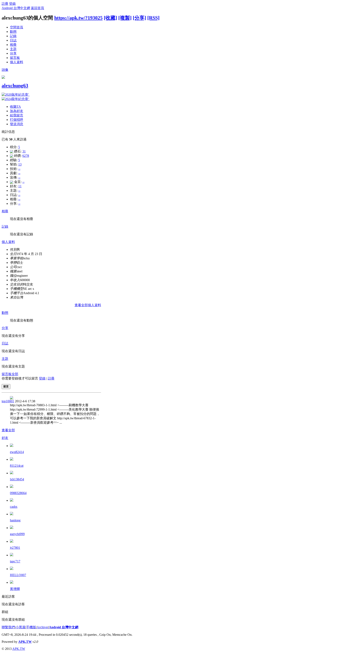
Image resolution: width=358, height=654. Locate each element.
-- (19, 168)
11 (20, 186)
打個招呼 (16, 119)
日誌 (13, 40)
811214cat (16, 465)
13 (20, 164)
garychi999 (17, 534)
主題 (13, 49)
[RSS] (153, 18)
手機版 (31, 627)
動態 (13, 31)
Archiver (42, 627)
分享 (13, 53)
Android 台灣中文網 (16, 8)
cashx (13, 506)
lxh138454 (17, 479)
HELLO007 (18, 575)
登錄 (12, 3)
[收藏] (110, 18)
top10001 (8, 401)
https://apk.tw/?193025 (78, 18)
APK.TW (25, 641)
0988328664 (18, 493)
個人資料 (16, 62)
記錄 (13, 36)
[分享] (139, 18)
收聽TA (15, 106)
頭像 (5, 69)
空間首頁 (16, 27)
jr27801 (15, 547)
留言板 (15, 57)
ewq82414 (17, 452)
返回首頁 (37, 8)
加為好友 (16, 111)
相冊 (13, 44)
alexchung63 (15, 85)
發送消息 (16, 124)
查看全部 (8, 430)
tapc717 (15, 561)
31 (24, 151)
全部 (15, 374)
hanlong (15, 520)
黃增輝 (15, 589)
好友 (5, 438)
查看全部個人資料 (88, 305)
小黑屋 (20, 627)
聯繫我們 (8, 627)
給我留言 (16, 115)
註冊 (5, 3)
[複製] (125, 18)
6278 (25, 155)
